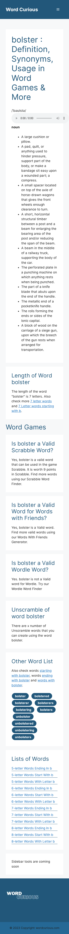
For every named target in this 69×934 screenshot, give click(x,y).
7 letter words (41, 401)
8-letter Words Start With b (32, 835)
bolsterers (45, 703)
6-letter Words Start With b (32, 795)
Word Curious (22, 9)
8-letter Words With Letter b (33, 841)
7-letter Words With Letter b (33, 821)
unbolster (23, 716)
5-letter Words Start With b (32, 775)
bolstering (23, 710)
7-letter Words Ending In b (32, 808)
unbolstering (24, 730)
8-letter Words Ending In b (32, 828)
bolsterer (22, 703)
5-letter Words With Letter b (33, 782)
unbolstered (24, 723)
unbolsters (23, 737)
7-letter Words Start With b (32, 815)
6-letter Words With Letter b (33, 801)
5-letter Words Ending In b (32, 768)
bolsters (46, 710)
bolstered (41, 696)
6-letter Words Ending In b (32, 788)
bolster (20, 696)
